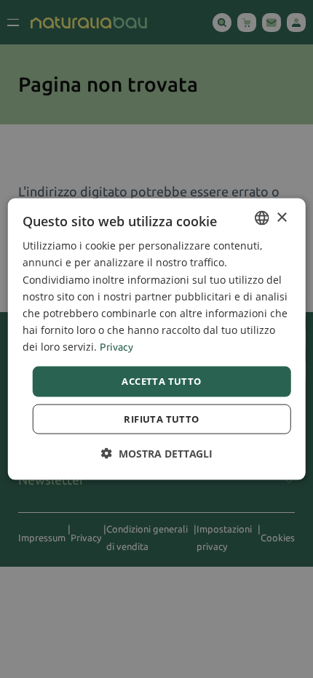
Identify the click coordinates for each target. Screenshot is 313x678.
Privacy (116, 347)
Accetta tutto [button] (161, 381)
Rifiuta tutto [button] (161, 418)
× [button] (281, 217)
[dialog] (157, 339)
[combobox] (261, 218)
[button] (157, 452)
